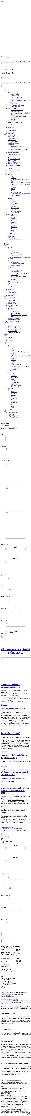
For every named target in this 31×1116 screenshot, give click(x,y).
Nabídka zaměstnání (13, 155)
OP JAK (13, 178)
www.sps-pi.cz (5, 964)
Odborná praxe (12, 140)
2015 (12, 230)
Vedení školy (11, 236)
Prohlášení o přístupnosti (6, 999)
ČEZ (12, 204)
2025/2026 (14, 216)
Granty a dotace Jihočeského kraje (20, 193)
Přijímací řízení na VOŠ (14, 162)
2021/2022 (14, 222)
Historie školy (15, 95)
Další (2, 838)
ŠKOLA (6, 244)
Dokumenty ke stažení (14, 154)
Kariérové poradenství (17, 151)
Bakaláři (10, 168)
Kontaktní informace (13, 235)
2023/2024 (14, 219)
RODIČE (6, 334)
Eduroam (13, 197)
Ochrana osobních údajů (17, 105)
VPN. (16, 428)
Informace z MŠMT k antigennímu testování (10, 685)
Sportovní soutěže (16, 211)
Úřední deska (14, 103)
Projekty (10, 345)
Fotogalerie (11, 133)
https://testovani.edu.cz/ (7, 697)
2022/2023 (14, 220)
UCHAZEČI (7, 323)
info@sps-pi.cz (5, 966)
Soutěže (10, 371)
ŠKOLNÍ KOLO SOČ (10, 733)
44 (6, 836)
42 (3, 836)
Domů (6, 242)
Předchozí (3, 835)
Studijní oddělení (12, 121)
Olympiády (14, 209)
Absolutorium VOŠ (13, 138)
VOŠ (12, 125)
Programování (15, 208)
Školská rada (11, 127)
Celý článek (4, 705)
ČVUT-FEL (14, 206)
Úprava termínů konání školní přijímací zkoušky (14, 756)
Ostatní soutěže (15, 212)
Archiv (13, 231)
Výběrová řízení (12, 130)
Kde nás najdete (12, 132)
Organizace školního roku (15, 283)
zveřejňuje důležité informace (16, 800)
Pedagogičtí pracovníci (14, 238)
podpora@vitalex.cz (20, 1007)
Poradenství (11, 308)
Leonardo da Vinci (16, 192)
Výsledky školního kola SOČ (13, 708)
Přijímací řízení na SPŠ (14, 159)
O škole (10, 247)
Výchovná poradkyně (17, 146)
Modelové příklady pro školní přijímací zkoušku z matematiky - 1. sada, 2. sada (15, 772)
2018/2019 (14, 225)
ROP (12, 190)
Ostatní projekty (15, 195)
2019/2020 (14, 223)
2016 (12, 228)
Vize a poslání (15, 94)
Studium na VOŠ (12, 163)
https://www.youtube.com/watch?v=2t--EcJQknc (15, 701)
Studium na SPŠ (12, 160)
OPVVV (13, 187)
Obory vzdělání (12, 267)
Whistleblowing (15, 106)
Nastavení (7, 1093)
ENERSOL (14, 201)
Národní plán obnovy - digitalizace (20, 182)
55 (8, 836)
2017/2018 (14, 227)
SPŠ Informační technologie (18, 116)
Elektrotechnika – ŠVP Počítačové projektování (14, 830)
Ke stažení (10, 171)
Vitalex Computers (6, 994)
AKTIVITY (7, 342)
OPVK (13, 189)
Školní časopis (11, 388)
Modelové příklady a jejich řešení (10, 781)
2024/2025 (14, 217)
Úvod (11, 632)
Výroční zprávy (15, 99)
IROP (12, 176)
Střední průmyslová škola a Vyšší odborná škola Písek (15, 62)
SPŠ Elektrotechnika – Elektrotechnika (17, 110)
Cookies (15, 999)
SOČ (12, 200)
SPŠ (12, 124)
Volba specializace (13, 141)
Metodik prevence (16, 148)
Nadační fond (11, 129)
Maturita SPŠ (11, 136)
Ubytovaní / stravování (14, 165)
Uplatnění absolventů (13, 143)
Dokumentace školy (16, 97)
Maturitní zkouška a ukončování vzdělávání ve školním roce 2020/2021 (15, 790)
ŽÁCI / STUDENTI (9, 297)
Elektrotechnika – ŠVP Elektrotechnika (11, 828)
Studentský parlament (13, 152)
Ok (2, 1093)
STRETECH (14, 203)
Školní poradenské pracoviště (19, 149)
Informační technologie (7, 827)
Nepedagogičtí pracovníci (15, 239)
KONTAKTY (8, 409)
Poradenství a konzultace (14, 170)
